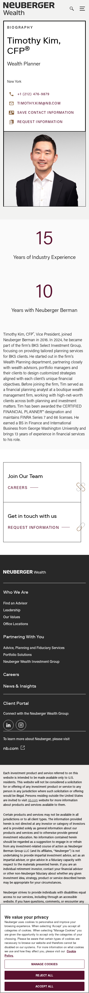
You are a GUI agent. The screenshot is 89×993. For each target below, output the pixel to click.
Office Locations (15, 624)
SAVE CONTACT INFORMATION (45, 113)
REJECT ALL (44, 975)
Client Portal (16, 703)
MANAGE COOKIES (44, 964)
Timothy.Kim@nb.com (39, 103)
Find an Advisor (15, 603)
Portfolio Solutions (17, 655)
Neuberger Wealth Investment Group (31, 662)
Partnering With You (23, 636)
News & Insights (19, 686)
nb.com (11, 748)
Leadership (11, 610)
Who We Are (15, 592)
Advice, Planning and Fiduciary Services (34, 648)
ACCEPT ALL (44, 986)
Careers (18, 488)
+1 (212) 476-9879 (33, 94)
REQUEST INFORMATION (34, 528)
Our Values (11, 617)
